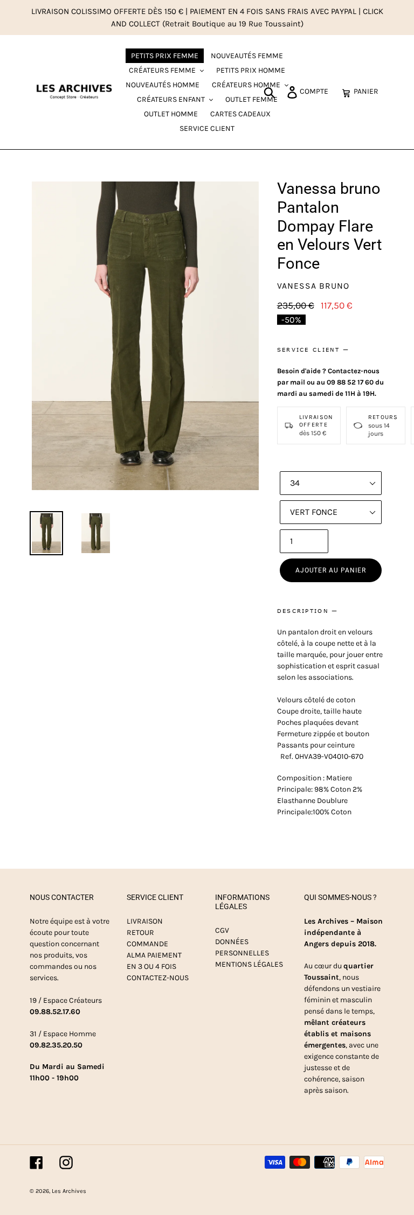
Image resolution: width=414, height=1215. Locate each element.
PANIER (369, 91)
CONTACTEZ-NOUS (158, 977)
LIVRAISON (145, 921)
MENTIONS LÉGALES (249, 964)
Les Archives (69, 1191)
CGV (222, 930)
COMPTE (317, 91)
